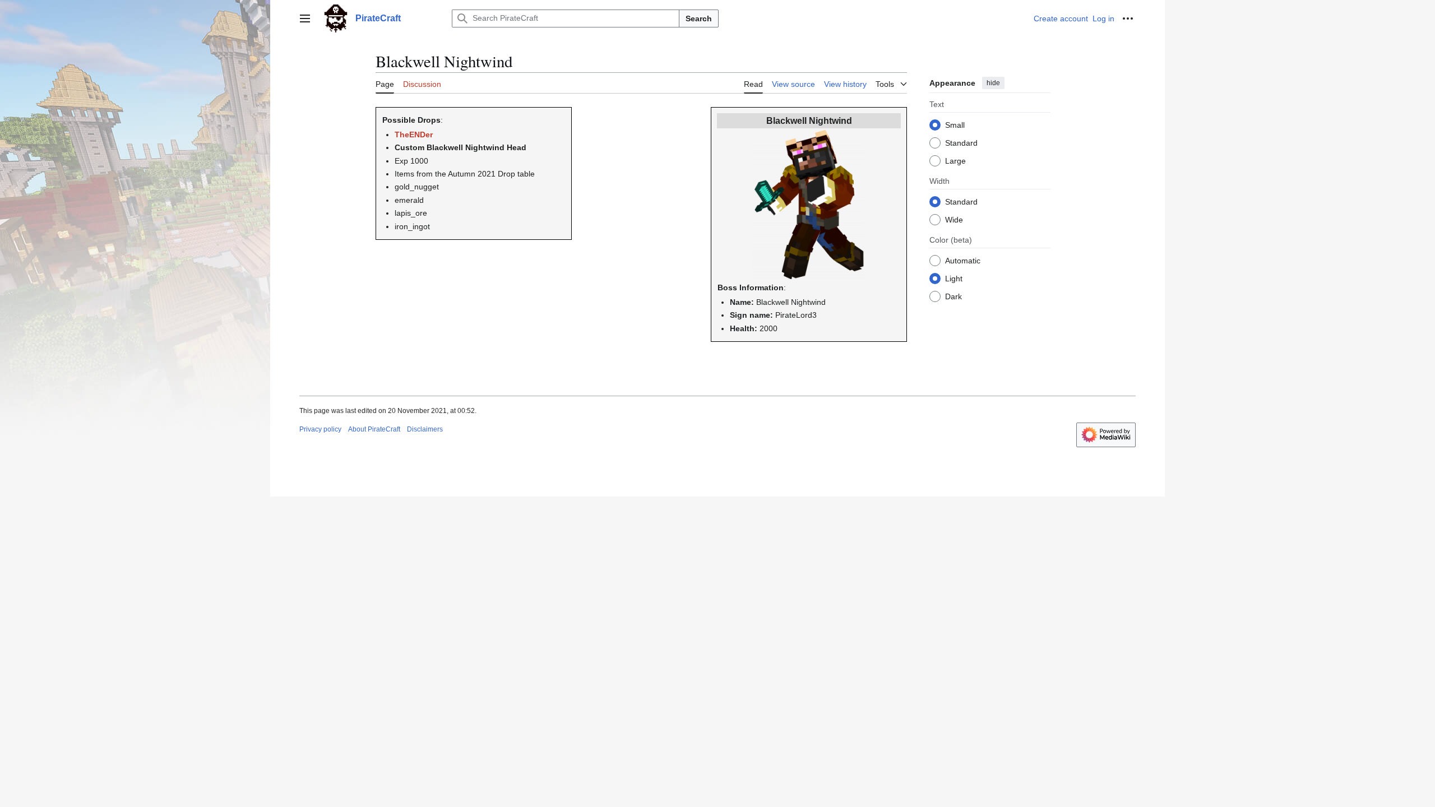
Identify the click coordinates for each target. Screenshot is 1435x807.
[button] (305, 18)
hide (993, 83)
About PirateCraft (374, 429)
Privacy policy (320, 429)
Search (699, 18)
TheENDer (414, 134)
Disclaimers (425, 429)
